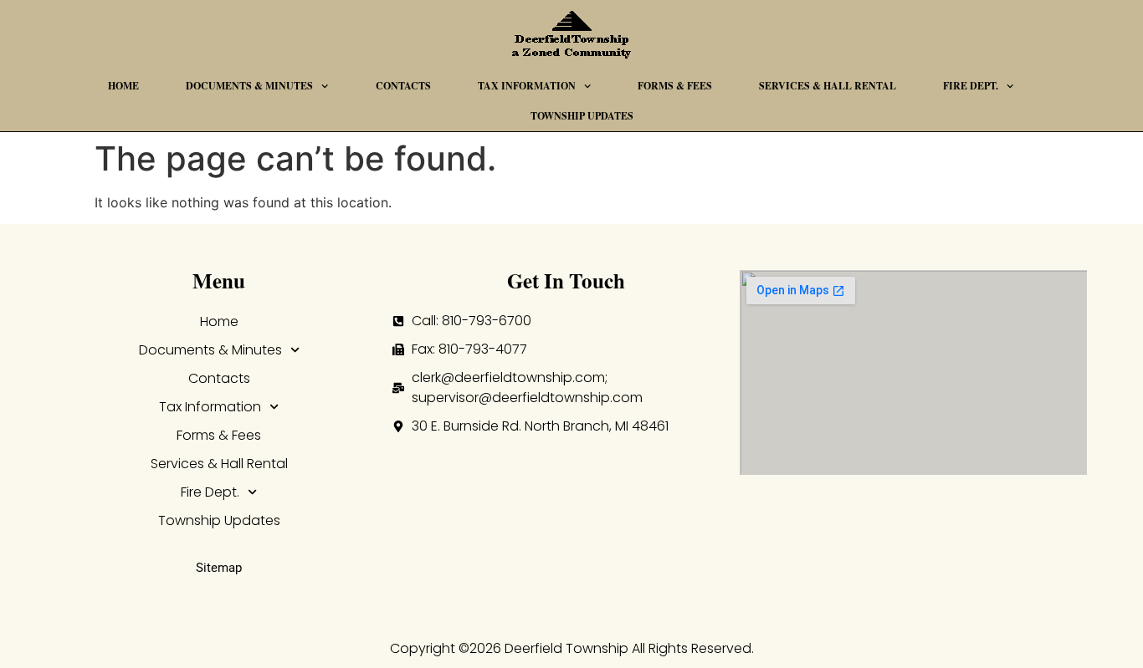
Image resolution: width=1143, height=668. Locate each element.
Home (123, 86)
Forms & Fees (675, 86)
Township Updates (581, 116)
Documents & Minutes (249, 86)
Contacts (403, 86)
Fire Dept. (970, 86)
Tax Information (527, 86)
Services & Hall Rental (827, 86)
